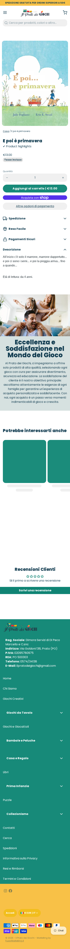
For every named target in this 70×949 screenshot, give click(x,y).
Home (7, 678)
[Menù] (6, 12)
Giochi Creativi (13, 699)
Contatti (9, 828)
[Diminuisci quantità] (7, 178)
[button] (35, 188)
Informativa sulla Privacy (20, 858)
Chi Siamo (10, 689)
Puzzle (7, 800)
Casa (6, 131)
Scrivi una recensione (35, 590)
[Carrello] (63, 12)
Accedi (10, 912)
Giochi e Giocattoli (16, 727)
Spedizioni (10, 848)
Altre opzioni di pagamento (35, 206)
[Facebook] (10, 891)
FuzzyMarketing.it (14, 940)
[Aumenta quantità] (63, 178)
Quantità (8, 171)
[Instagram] (5, 891)
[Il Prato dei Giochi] (34, 12)
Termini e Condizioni (17, 879)
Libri (5, 772)
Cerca (7, 838)
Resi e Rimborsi (13, 869)
